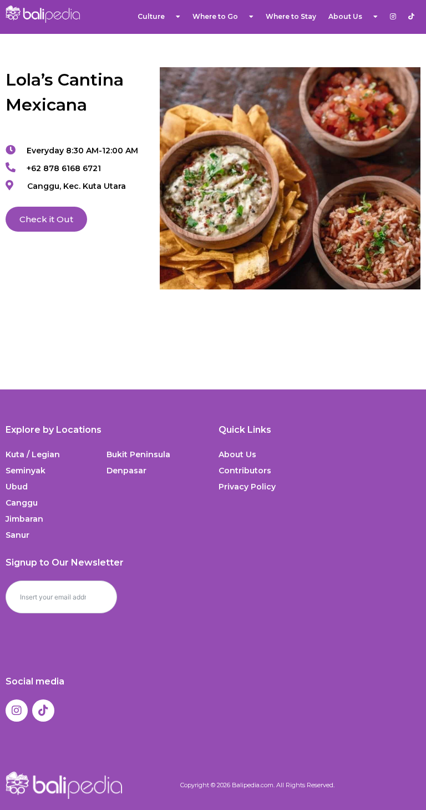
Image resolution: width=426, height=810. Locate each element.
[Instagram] (17, 710)
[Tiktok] (43, 710)
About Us (237, 454)
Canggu (22, 503)
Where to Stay (291, 16)
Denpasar (126, 471)
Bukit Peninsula (138, 454)
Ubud (17, 487)
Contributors (245, 471)
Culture (151, 16)
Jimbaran (24, 519)
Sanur (17, 535)
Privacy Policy (247, 487)
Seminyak (25, 471)
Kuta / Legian (33, 454)
